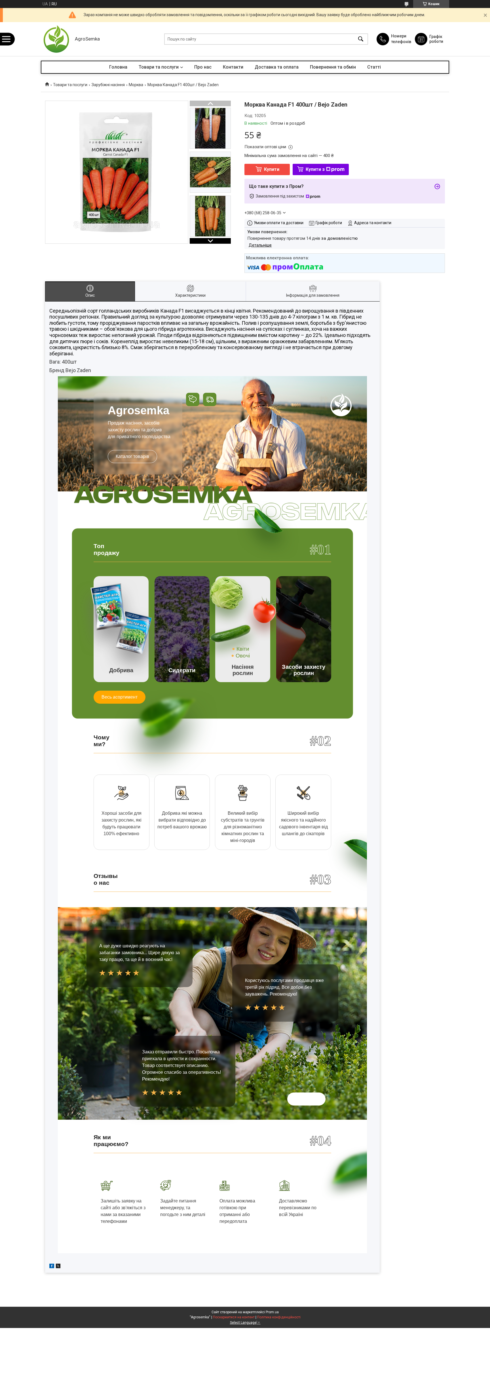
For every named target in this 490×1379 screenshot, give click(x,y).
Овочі (243, 656)
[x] (58, 1267)
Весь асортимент (120, 697)
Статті (374, 67)
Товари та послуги (159, 67)
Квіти (242, 649)
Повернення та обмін (333, 67)
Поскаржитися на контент (234, 1317)
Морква (136, 84)
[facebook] (51, 1267)
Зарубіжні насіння (108, 84)
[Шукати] (361, 39)
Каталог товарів (132, 456)
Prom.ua (272, 1312)
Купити (271, 169)
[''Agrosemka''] (56, 39)
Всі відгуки (306, 1098)
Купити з (315, 169)
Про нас (203, 67)
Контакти (233, 67)
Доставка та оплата (277, 67)
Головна (118, 67)
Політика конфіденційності (279, 1317)
